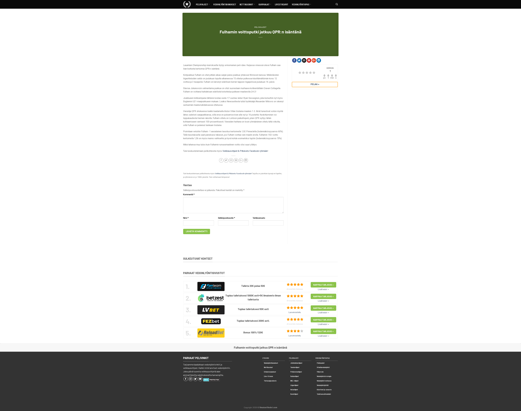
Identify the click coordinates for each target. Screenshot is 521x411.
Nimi (186, 218)
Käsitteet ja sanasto (324, 389)
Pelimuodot (321, 363)
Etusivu (266, 358)
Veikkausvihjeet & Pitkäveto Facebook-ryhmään (245, 151)
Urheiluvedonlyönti (323, 367)
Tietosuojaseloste (270, 381)
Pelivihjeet (202, 4)
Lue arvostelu (294, 312)
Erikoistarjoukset (270, 372)
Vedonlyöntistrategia (324, 376)
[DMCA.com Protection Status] (211, 379)
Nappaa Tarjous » (323, 284)
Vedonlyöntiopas (300, 4)
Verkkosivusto (259, 218)
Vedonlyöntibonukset (224, 4)
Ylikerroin (320, 372)
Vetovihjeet (294, 389)
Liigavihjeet (294, 385)
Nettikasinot (246, 4)
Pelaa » (315, 84)
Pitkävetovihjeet (296, 372)
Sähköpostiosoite (226, 218)
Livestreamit (281, 4)
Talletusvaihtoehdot (324, 394)
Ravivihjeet (294, 394)
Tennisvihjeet (294, 367)
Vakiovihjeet (294, 376)
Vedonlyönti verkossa (324, 381)
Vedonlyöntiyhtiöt (323, 385)
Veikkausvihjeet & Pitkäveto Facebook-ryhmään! (233, 174)
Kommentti (189, 194)
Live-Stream (268, 376)
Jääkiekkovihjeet (296, 363)
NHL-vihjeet (294, 381)
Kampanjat (264, 4)
